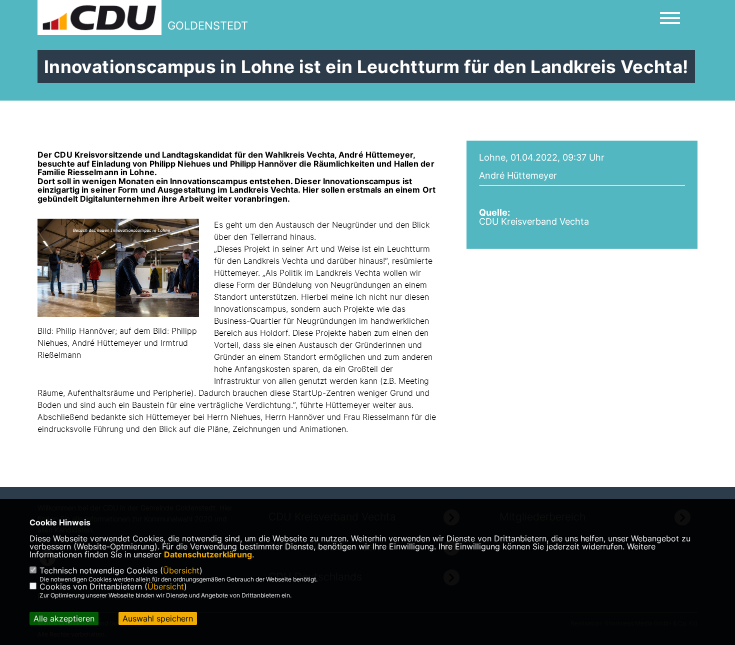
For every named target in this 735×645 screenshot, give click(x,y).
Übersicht (181, 570)
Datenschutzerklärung (208, 554)
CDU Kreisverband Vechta (534, 221)
